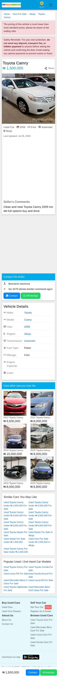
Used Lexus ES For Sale (40, 580)
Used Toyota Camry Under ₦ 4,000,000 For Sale (40, 515)
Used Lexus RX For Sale (16, 573)
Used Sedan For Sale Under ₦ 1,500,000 (14, 540)
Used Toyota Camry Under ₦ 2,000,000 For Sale (40, 505)
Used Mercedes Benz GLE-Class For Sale (39, 588)
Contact (13, 295)
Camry (7, 17)
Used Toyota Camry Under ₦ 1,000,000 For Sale (15, 505)
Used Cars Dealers (11, 611)
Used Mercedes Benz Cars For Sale (41, 629)
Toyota (41, 14)
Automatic (29, 341)
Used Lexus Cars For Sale (41, 636)
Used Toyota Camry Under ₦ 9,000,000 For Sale (40, 525)
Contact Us (7, 623)
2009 (27, 326)
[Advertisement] (28, 169)
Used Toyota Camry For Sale (16, 569)
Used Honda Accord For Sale (40, 575)
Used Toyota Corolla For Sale (40, 569)
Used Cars (7, 607)
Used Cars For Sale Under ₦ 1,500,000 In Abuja (39, 542)
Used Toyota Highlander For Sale (16, 588)
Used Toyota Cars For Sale (41, 621)
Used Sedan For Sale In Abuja (40, 534)
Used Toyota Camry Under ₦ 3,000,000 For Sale (15, 515)
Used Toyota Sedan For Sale (15, 534)
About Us (6, 619)
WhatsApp (31, 295)
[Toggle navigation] (50, 4)
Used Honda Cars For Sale (41, 643)
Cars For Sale (20, 14)
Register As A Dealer (40, 611)
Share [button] (51, 68)
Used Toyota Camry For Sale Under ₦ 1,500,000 (16, 550)
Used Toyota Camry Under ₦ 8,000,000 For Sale (15, 525)
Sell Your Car (40, 607)
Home (7, 14)
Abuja (32, 14)
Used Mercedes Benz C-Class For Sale (16, 582)
